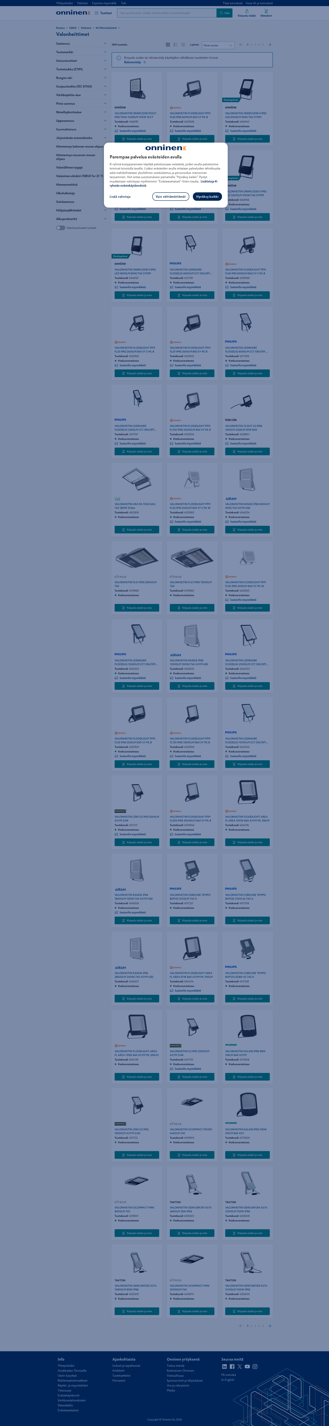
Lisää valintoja (120, 196)
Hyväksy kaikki (207, 196)
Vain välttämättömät (171, 196)
